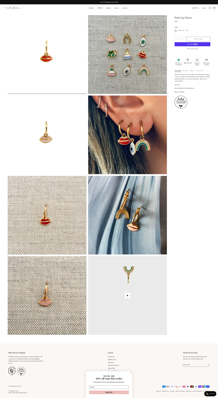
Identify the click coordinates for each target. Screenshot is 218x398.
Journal (117, 8)
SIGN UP (109, 392)
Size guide (111, 362)
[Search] (210, 8)
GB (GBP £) (195, 8)
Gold (186, 30)
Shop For (108, 8)
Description (178, 71)
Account (204, 8)
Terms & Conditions (197, 391)
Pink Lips (181, 30)
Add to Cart (198, 39)
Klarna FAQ (111, 368)
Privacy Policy (206, 391)
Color (176, 27)
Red (176, 30)
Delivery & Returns (113, 365)
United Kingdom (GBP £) (14, 386)
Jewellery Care (112, 359)
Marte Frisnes (15, 391)
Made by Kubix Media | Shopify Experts (18, 392)
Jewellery (91, 8)
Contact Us (111, 357)
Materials (185, 71)
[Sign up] (208, 364)
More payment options (192, 48)
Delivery (192, 71)
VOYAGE (99, 8)
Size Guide (199, 71)
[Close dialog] (131, 372)
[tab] (179, 71)
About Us (124, 8)
